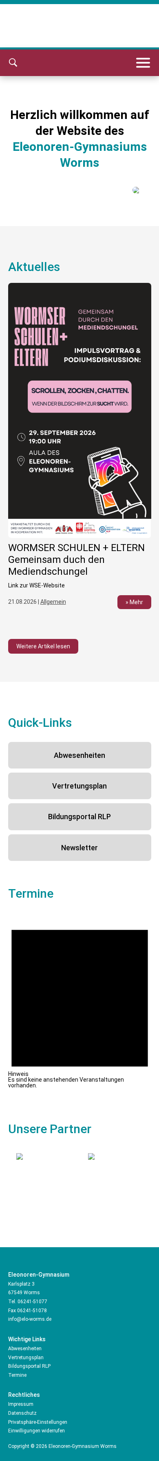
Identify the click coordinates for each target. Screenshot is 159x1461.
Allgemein (53, 601)
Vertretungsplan (79, 786)
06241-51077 (32, 1301)
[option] (79, 451)
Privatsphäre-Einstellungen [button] (37, 1422)
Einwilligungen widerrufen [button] (36, 1431)
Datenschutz (22, 1413)
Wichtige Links (27, 1339)
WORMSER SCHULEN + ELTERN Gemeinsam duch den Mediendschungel (76, 559)
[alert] (79, 1000)
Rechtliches (24, 1395)
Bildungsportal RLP (79, 816)
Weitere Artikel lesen (43, 646)
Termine (17, 1375)
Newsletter (79, 847)
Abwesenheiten (79, 755)
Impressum (20, 1404)
